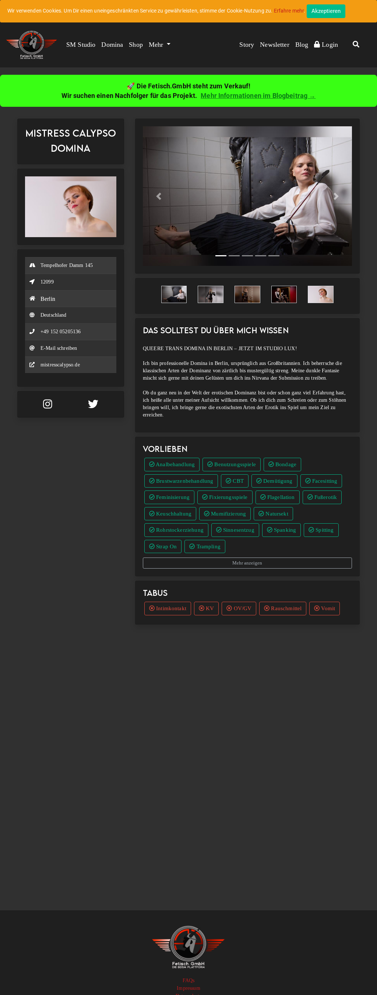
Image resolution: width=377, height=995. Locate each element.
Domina (112, 44)
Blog (302, 44)
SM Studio (80, 44)
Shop (136, 44)
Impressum (188, 988)
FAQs (189, 980)
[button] (356, 45)
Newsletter (274, 44)
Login (329, 44)
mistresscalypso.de (60, 365)
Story (246, 44)
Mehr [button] (157, 44)
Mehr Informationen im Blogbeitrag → (258, 95)
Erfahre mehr (289, 11)
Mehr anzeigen (247, 563)
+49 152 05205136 (60, 331)
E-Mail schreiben (58, 348)
